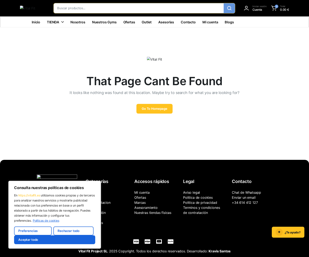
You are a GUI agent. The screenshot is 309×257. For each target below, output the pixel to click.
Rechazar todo (68, 231)
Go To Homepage (154, 109)
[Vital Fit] (32, 8)
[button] (279, 8)
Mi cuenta (210, 22)
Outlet (146, 22)
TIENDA (53, 22)
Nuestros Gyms (104, 22)
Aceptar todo (28, 240)
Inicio (36, 22)
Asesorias (166, 22)
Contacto (188, 22)
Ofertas (129, 22)
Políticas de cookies (46, 220)
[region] (54, 215)
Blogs (229, 22)
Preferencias (28, 231)
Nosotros (77, 22)
